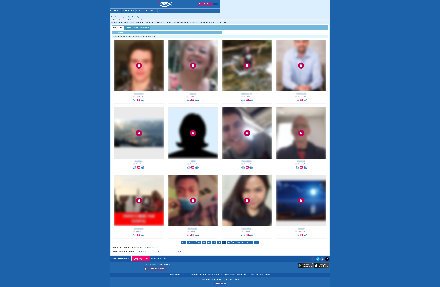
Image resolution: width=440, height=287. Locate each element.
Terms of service (229, 274)
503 (233, 243)
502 (229, 243)
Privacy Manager (220, 284)
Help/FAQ (185, 274)
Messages (113, 10)
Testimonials (194, 274)
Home (172, 274)
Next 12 (249, 243)
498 (209, 243)
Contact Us (218, 274)
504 (238, 243)
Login (216, 4)
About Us (178, 274)
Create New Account (205, 4)
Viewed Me (131, 10)
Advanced (131, 28)
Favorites (152, 10)
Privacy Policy (241, 274)
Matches (125, 10)
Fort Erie (154, 247)
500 (219, 243)
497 (204, 243)
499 (214, 243)
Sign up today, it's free (140, 258)
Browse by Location (206, 274)
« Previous (191, 243)
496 (199, 243)
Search (145, 10)
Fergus (147, 247)
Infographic (259, 274)
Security (267, 274)
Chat (159, 10)
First (183, 243)
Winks (119, 10)
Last (256, 243)
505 (243, 243)
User (144, 28)
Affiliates (251, 274)
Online (138, 10)
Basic (118, 28)
